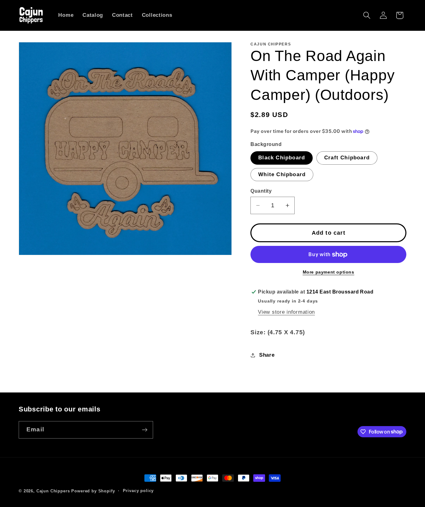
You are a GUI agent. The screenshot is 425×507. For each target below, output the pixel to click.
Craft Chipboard (347, 158)
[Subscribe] (144, 430)
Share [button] (266, 355)
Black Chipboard (281, 158)
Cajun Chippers (53, 491)
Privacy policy (138, 490)
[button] (366, 15)
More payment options (328, 272)
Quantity (261, 191)
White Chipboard (282, 174)
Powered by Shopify (93, 491)
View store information (286, 312)
